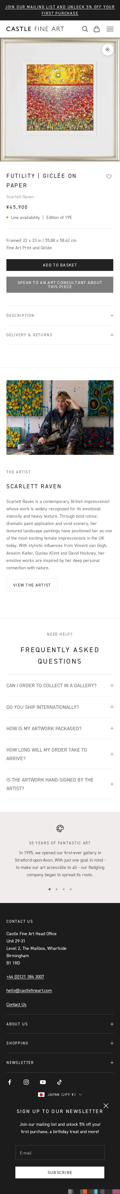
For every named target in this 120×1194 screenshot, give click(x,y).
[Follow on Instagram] (26, 1082)
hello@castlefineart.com (29, 990)
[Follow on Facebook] (9, 1082)
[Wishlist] (109, 176)
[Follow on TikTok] (59, 1082)
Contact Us (16, 1004)
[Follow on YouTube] (43, 1082)
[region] (60, 851)
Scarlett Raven (20, 196)
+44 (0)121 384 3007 (25, 976)
